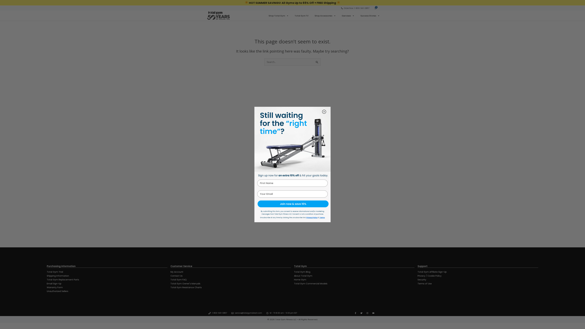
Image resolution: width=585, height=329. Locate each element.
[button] (292, 203)
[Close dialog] (324, 112)
